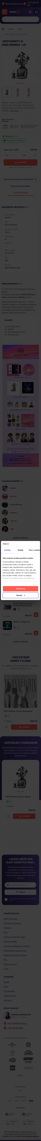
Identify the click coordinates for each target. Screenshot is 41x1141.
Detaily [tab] (20, 550)
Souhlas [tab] (7, 550)
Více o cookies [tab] (34, 550)
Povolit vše (20, 589)
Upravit (19, 595)
